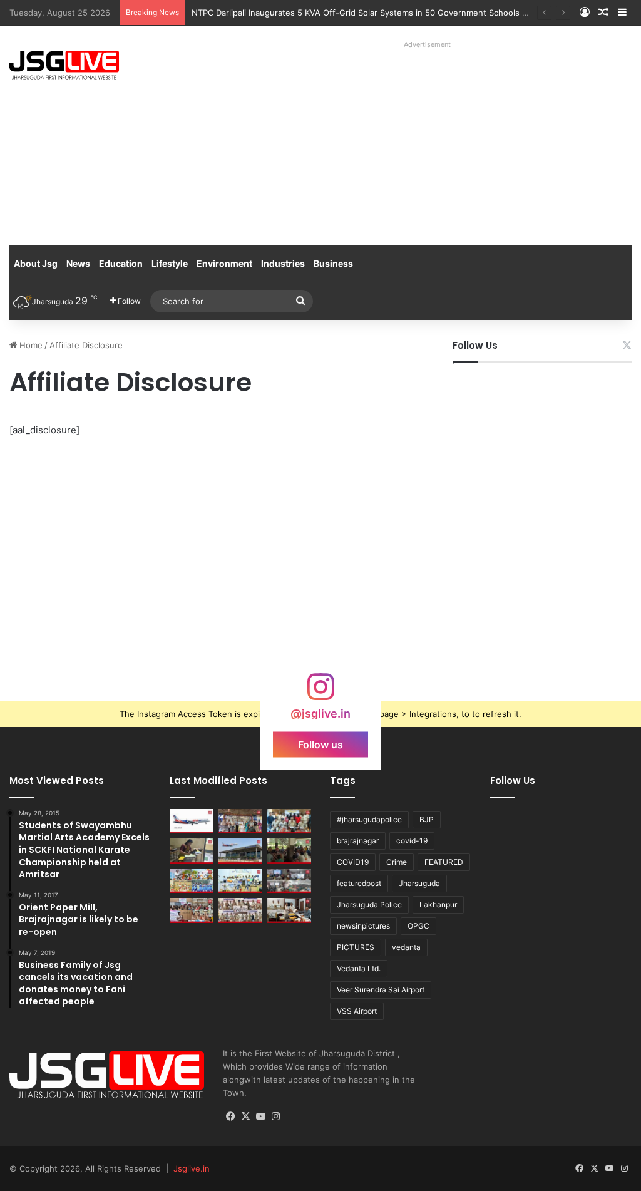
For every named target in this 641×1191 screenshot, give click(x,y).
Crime (396, 862)
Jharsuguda (419, 883)
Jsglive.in (191, 1168)
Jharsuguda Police (369, 904)
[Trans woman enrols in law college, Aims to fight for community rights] (191, 850)
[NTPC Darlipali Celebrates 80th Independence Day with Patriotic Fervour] (240, 881)
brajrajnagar (358, 840)
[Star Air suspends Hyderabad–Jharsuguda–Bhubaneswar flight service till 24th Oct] (240, 850)
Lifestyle (169, 263)
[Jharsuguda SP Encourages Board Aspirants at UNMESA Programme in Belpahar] (191, 910)
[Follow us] (320, 692)
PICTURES (355, 947)
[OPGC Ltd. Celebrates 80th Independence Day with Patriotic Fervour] (191, 881)
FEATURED (443, 862)
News (78, 263)
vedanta (406, 947)
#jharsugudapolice (369, 819)
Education (121, 263)
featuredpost (359, 883)
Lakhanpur (438, 904)
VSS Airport (357, 1011)
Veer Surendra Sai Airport (380, 989)
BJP (426, 819)
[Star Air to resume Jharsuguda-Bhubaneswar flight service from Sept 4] (191, 821)
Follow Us (475, 345)
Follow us (320, 744)
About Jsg (36, 263)
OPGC (418, 926)
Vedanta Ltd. (359, 968)
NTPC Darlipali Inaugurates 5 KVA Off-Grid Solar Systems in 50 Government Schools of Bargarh (377, 13)
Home (30, 345)
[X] (245, 1116)
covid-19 (412, 840)
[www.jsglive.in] (64, 65)
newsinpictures (363, 926)
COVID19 (353, 862)
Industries (283, 263)
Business (333, 263)
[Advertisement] (431, 141)
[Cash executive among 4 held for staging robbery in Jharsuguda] (289, 821)
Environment (224, 263)
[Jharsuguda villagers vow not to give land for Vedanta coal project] (289, 850)
